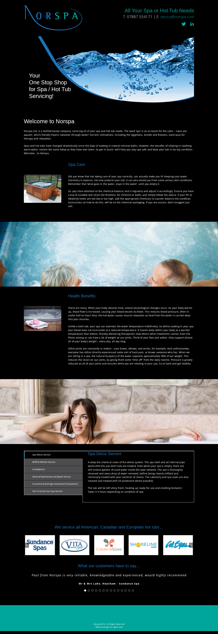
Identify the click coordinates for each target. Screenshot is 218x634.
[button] (26, 545)
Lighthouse (117, 627)
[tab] (53, 454)
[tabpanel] (138, 477)
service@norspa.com (177, 17)
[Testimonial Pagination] (85, 590)
